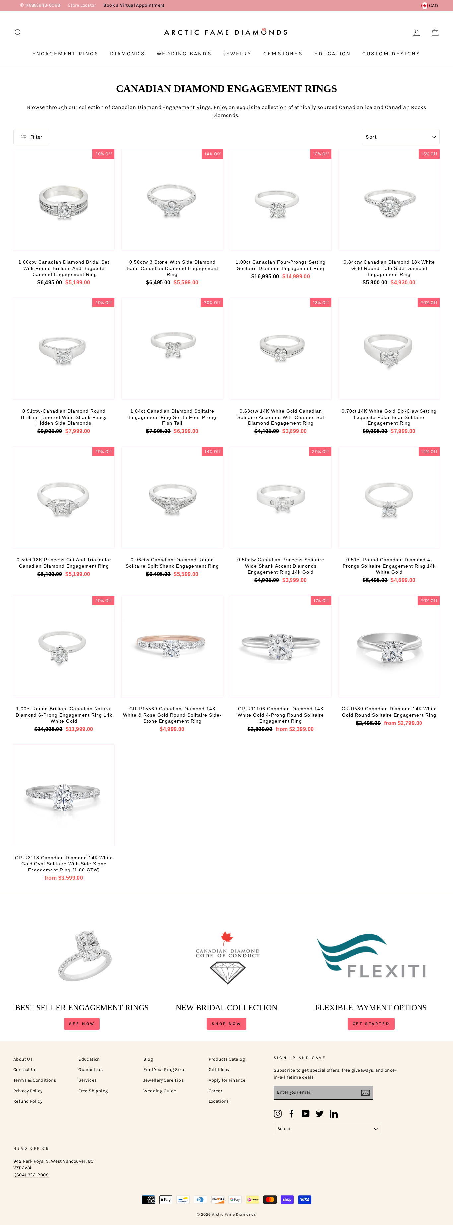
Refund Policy (27, 1101)
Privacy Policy (28, 1090)
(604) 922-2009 (31, 1174)
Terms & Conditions (34, 1080)
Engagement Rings (65, 53)
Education (332, 53)
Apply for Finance (227, 1080)
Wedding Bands (184, 53)
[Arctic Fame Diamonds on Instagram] (278, 1114)
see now (82, 1023)
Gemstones (283, 53)
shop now (227, 1023)
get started (371, 1023)
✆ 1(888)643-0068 (40, 5)
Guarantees (90, 1069)
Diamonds (127, 53)
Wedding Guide (159, 1090)
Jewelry (237, 53)
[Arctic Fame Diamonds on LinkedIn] (334, 1114)
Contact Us (24, 1069)
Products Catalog (227, 1059)
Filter (36, 137)
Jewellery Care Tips (163, 1080)
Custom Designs (391, 53)
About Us (22, 1059)
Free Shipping (93, 1090)
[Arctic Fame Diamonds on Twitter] (320, 1114)
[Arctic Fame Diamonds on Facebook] (291, 1114)
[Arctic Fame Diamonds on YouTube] (306, 1114)
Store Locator (82, 5)
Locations (219, 1101)
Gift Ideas (219, 1069)
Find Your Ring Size (163, 1069)
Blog (148, 1059)
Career (215, 1090)
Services (87, 1080)
